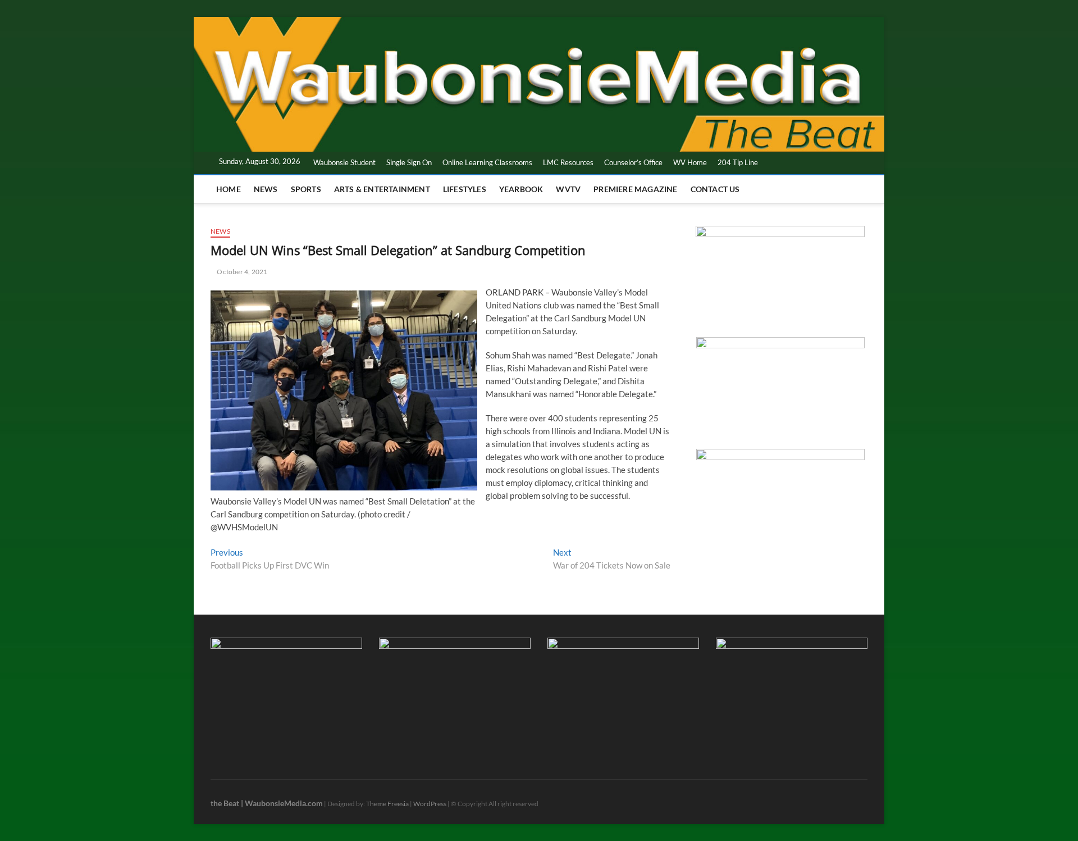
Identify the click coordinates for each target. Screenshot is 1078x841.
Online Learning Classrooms (487, 162)
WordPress (429, 803)
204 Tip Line (738, 162)
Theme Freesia (387, 803)
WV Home (690, 162)
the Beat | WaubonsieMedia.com (267, 803)
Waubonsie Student (344, 162)
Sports (306, 189)
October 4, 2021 (241, 271)
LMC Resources (568, 162)
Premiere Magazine (635, 189)
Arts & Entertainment (382, 189)
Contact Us (715, 189)
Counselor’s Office (633, 162)
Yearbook (521, 189)
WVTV (568, 189)
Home (228, 189)
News (266, 189)
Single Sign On (409, 162)
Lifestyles (464, 189)
